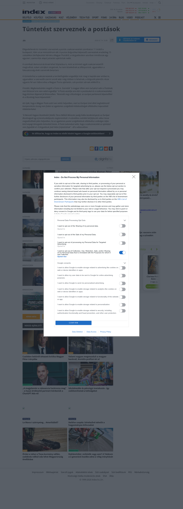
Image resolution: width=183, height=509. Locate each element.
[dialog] (91, 254)
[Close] (134, 177)
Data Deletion (77, 332)
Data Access (91, 332)
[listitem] (91, 220)
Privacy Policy (105, 332)
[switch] (122, 226)
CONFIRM (73, 323)
